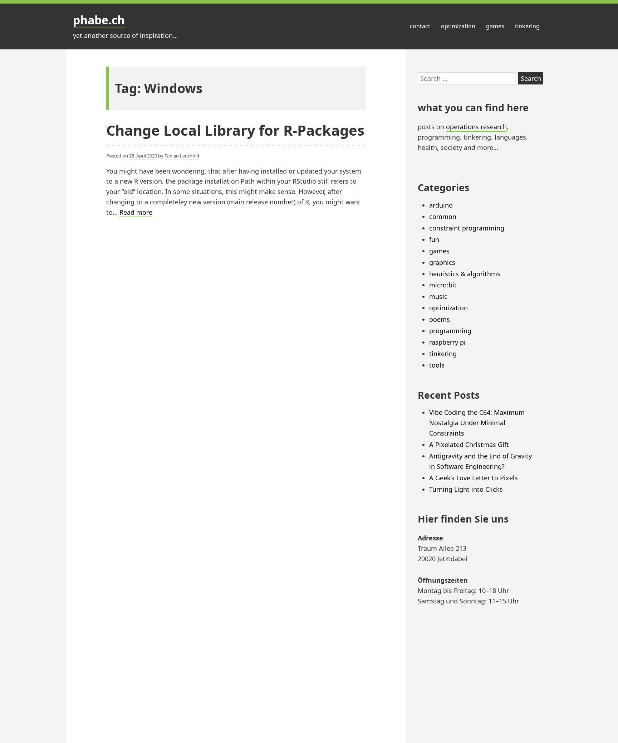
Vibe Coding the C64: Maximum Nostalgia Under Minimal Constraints (477, 422)
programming (450, 330)
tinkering (527, 26)
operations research (476, 126)
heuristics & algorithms (464, 273)
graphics (442, 262)
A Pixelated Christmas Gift (469, 444)
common (442, 216)
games (495, 26)
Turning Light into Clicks (466, 489)
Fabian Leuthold (182, 155)
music (438, 296)
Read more (135, 212)
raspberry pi (447, 342)
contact (420, 26)
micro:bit (443, 285)
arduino (441, 205)
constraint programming (466, 228)
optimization (458, 26)
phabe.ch (99, 20)
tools (437, 365)
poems (439, 319)
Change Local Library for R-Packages (235, 130)
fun (434, 239)
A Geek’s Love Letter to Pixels (473, 478)
